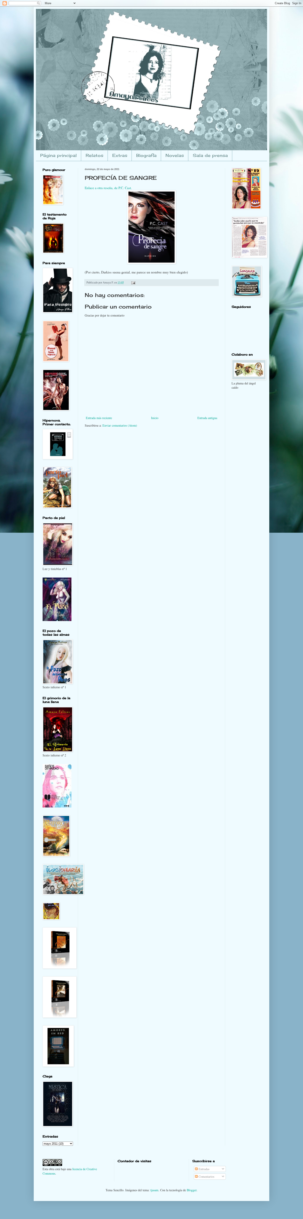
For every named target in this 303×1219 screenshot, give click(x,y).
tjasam (154, 1190)
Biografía (146, 155)
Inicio (154, 418)
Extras (119, 155)
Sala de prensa (210, 155)
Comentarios (206, 1176)
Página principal (58, 155)
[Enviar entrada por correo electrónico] (133, 282)
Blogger (192, 1190)
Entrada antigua (207, 418)
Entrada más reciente (99, 418)
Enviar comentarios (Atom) (119, 425)
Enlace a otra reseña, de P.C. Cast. (108, 188)
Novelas (174, 155)
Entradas (203, 1169)
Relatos (94, 155)
